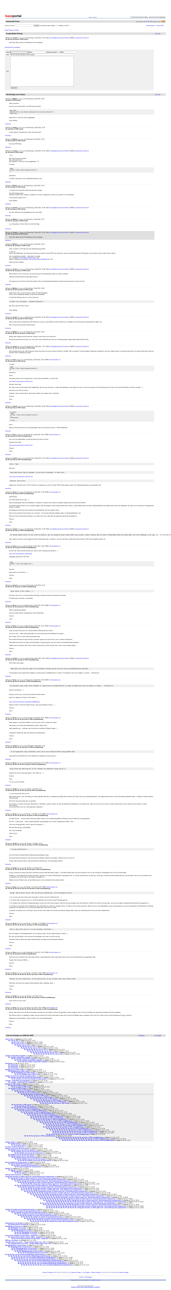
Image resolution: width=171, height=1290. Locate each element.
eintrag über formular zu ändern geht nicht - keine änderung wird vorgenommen (29, 1176)
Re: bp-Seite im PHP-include (17, 1085)
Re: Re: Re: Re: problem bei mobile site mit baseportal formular (37, 1215)
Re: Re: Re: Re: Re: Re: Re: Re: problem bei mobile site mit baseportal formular (54, 1221)
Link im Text (9, 1039)
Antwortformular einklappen (12, 47)
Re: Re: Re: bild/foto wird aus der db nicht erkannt (30, 1159)
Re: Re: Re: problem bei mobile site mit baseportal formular (33, 1214)
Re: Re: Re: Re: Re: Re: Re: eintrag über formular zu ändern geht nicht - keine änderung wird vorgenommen (60, 1193)
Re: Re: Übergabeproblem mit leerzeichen (24, 1248)
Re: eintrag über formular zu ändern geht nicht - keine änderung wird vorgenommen (34, 1178)
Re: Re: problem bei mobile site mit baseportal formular (28, 1212)
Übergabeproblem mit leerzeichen (15, 1245)
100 (151, 21)
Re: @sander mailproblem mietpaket (19, 1057)
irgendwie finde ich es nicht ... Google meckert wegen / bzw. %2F (25, 1242)
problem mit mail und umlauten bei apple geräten (20, 1076)
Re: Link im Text (13, 1040)
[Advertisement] (85, 6)
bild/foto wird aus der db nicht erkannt (17, 1148)
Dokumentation (150, 25)
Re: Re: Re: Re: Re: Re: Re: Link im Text (39, 1051)
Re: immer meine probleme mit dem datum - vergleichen (25, 1237)
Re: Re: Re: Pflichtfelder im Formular (26, 1232)
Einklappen (141, 1035)
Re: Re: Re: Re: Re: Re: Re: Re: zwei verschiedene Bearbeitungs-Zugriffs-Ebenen (42, 1262)
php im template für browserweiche (16, 1162)
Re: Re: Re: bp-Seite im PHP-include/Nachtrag (32, 1110)
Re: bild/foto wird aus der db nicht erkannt (21, 1150)
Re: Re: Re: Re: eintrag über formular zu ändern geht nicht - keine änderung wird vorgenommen (47, 1182)
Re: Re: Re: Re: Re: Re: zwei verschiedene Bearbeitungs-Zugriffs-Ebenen (33, 1257)
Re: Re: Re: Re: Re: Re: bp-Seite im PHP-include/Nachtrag (54, 1121)
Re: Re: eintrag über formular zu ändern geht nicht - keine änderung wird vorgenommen (38, 1179)
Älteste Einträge (123, 1272)
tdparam (7, 1168)
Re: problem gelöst (14, 1143)
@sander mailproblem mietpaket (15, 1055)
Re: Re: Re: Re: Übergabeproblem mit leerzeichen (33, 1253)
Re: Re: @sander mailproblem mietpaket (23, 1058)
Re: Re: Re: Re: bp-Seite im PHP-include (36, 1096)
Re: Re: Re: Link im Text (22, 1045)
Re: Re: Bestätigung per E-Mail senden (23, 1072)
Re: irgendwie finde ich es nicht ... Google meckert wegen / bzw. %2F (29, 1243)
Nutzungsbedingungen (95, 1280)
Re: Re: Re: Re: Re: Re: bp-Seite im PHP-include (51, 1101)
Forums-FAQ (160, 25)
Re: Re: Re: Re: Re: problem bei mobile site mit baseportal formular (41, 1217)
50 (148, 21)
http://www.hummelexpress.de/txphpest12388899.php (24, 702)
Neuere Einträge (76, 1272)
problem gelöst (10, 1142)
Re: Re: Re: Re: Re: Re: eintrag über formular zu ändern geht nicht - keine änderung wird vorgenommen (56, 1191)
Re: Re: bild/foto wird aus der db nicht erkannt (25, 1151)
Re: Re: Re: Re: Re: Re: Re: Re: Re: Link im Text (48, 1054)
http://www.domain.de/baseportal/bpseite (37, 259)
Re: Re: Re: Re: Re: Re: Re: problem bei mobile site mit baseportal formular (50, 1220)
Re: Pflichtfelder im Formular (17, 1228)
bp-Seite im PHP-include (12, 1084)
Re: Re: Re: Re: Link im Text (26, 1046)
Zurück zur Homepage (85, 1277)
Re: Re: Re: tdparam (21, 1173)
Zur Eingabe (86, 1272)
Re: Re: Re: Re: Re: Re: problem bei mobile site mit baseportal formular (46, 1218)
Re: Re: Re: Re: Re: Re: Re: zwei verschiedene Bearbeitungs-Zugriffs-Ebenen (38, 1260)
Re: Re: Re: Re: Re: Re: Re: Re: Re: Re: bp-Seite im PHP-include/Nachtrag (75, 1131)
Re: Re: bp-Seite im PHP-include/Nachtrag (24, 1107)
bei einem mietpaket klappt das (14, 1147)
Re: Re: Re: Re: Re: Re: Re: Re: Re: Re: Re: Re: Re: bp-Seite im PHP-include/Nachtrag (88, 1140)
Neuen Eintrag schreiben (12, 30)
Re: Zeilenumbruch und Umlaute (18, 1224)
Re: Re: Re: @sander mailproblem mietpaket (28, 1060)
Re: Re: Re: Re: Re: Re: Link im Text (35, 1049)
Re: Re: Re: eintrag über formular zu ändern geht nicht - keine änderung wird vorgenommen (43, 1181)
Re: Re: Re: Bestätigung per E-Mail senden (28, 1074)
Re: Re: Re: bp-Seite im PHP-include (29, 1093)
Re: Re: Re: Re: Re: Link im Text (30, 1048)
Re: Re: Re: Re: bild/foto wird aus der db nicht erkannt (34, 1160)
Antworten (8, 124)
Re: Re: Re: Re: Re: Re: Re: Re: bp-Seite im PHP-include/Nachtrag (66, 1125)
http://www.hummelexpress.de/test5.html (20, 381)
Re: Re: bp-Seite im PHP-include (21, 1087)
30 (146, 21)
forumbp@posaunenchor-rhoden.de (60, 38)
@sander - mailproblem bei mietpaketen (17, 1080)
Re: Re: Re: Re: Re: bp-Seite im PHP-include (43, 1099)
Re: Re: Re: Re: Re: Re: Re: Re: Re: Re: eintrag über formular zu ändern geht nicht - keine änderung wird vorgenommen (73, 1197)
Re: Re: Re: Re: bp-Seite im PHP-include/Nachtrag (39, 1113)
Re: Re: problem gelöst (18, 1145)
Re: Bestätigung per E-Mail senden (18, 1071)
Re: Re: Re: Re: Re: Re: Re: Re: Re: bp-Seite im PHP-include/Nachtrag (67, 1128)
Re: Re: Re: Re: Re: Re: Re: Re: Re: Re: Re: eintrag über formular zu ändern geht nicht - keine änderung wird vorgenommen (77, 1199)
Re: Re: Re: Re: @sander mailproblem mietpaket (32, 1061)
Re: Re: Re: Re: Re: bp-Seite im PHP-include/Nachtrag (46, 1116)
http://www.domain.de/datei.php (26, 257)
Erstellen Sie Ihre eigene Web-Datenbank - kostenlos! (85, 1287)
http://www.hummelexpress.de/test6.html (20, 445)
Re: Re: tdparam (16, 1171)
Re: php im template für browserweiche (20, 1163)
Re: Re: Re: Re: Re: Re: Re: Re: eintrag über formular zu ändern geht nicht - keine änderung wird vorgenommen (64, 1194)
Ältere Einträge (96, 1272)
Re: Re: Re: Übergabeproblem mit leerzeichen (29, 1251)
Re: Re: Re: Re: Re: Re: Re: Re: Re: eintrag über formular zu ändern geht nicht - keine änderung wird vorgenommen (69, 1196)
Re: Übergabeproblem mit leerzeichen (19, 1247)
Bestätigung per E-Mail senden (14, 1069)
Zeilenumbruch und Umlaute (14, 1223)
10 (144, 21)
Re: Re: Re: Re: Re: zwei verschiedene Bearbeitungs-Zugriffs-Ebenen (29, 1256)
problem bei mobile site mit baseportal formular (20, 1209)
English (90, 17)
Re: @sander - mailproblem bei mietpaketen (21, 1082)
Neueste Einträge (47, 1272)
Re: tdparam (12, 1170)
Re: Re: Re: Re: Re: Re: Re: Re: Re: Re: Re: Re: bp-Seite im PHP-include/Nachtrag (83, 1139)
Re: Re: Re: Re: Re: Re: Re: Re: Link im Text (43, 1052)
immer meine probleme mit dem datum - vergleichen (21, 1235)
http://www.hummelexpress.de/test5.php (20, 553)
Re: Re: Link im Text (17, 1042)
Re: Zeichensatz (13, 1065)
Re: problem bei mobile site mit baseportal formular (24, 1211)
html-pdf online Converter (13, 1174)
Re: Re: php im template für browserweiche (24, 1165)
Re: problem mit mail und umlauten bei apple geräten (24, 1077)
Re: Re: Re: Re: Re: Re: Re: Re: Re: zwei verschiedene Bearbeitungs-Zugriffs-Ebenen (46, 1265)
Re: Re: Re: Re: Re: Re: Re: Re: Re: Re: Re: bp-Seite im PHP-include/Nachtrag (79, 1137)
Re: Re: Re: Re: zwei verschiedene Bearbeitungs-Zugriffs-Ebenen (25, 1254)
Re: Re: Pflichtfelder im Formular (21, 1231)
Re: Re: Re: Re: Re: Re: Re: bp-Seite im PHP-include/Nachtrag (58, 1122)
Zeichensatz (9, 1063)
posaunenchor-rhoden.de (82, 38)
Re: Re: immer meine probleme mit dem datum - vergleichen (30, 1238)
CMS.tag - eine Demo (11, 1240)
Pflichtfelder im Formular (13, 1226)
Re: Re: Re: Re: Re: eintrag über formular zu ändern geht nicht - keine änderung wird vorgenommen (51, 1184)
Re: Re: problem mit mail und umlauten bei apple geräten (29, 1079)
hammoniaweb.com (54, 359)
